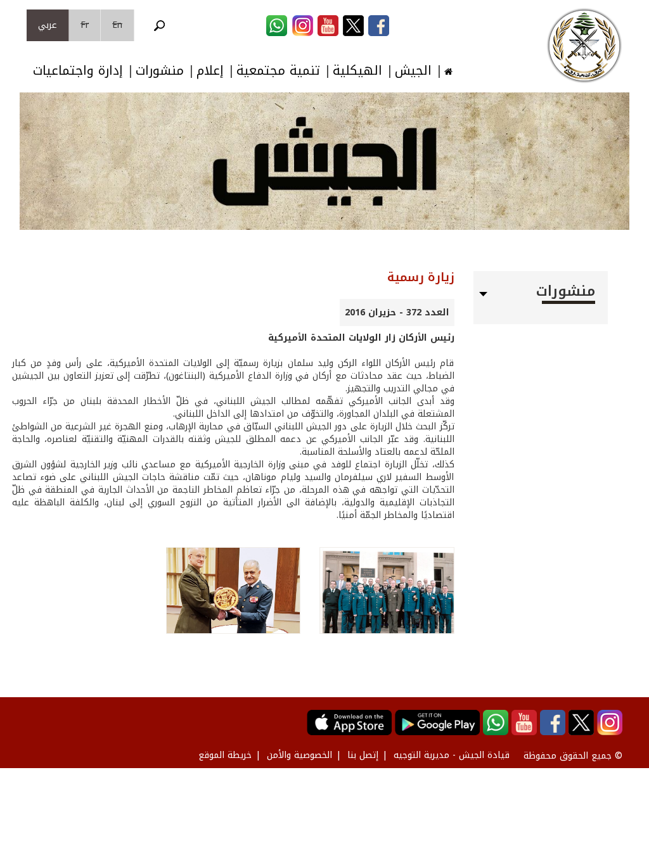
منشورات (160, 70)
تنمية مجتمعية (278, 70)
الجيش (413, 70)
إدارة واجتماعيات (78, 70)
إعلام (210, 70)
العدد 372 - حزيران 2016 (397, 312)
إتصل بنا (362, 755)
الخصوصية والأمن (299, 755)
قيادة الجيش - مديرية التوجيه (452, 755)
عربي (47, 25)
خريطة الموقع (225, 755)
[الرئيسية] (584, 46)
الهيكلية (357, 70)
